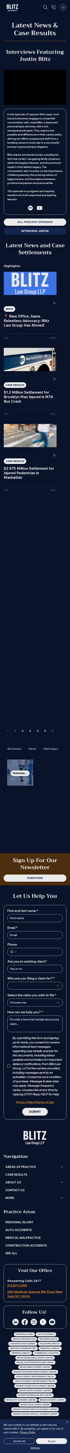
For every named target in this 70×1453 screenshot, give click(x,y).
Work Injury (50, 748)
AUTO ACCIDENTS (18, 1230)
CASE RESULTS (15, 385)
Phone (12, 944)
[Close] (65, 1424)
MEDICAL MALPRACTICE (23, 1238)
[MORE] (61, 1198)
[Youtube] (39, 208)
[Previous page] (7, 731)
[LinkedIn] (15, 1322)
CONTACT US (15, 1190)
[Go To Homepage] (12, 7)
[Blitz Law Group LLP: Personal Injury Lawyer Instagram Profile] (34, 1322)
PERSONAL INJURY (21, 773)
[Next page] (53, 731)
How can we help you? (25, 1012)
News (32, 748)
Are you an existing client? (27, 961)
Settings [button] (35, 1448)
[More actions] (29, 767)
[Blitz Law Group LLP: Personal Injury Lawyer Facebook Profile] (25, 1322)
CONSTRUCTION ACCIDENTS (26, 1245)
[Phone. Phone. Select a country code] (13, 952)
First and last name (22, 911)
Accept (51, 1441)
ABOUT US (13, 1182)
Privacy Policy (27, 1432)
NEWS (9, 308)
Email (12, 928)
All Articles (14, 748)
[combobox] (35, 986)
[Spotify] (30, 208)
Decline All (19, 1441)
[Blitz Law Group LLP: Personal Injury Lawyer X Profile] (43, 1322)
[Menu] (63, 7)
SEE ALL (11, 1253)
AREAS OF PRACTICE (20, 1167)
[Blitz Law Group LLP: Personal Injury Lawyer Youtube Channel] (52, 1322)
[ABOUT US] (61, 1182)
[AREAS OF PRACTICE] (61, 1167)
